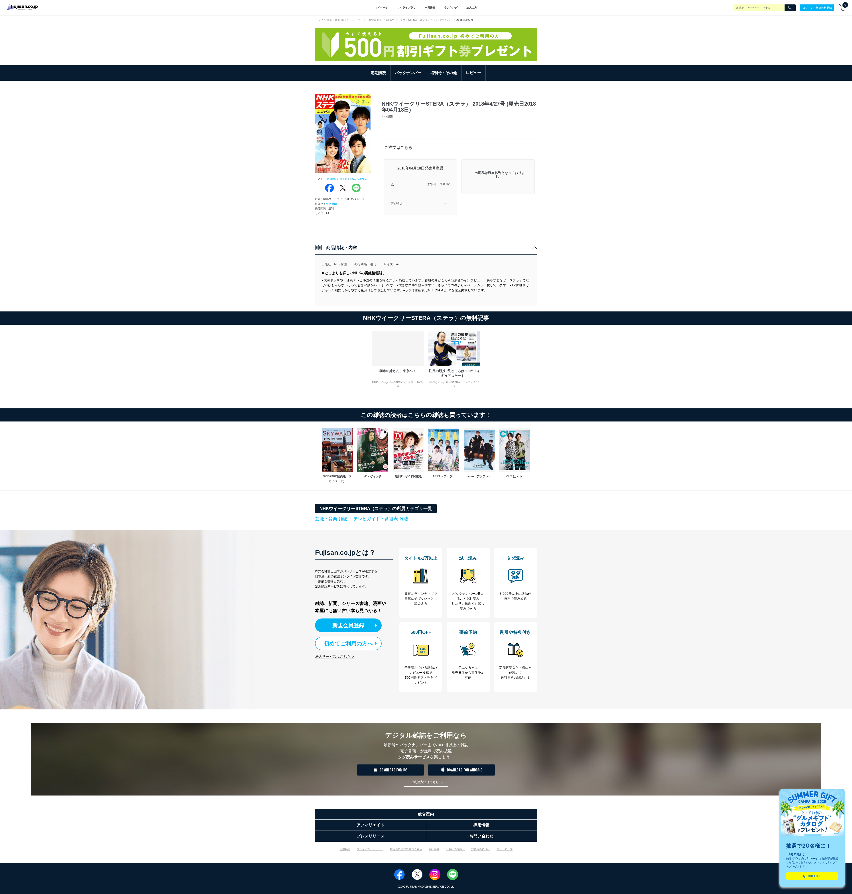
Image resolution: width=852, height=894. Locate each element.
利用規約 (344, 849)
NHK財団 (331, 203)
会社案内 (434, 849)
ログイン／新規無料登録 (817, 7)
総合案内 (426, 814)
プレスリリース (371, 836)
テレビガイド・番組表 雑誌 (366, 20)
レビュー (473, 73)
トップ (319, 20)
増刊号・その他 (443, 73)
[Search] (790, 7)
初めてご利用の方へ (348, 643)
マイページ (381, 7)
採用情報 (481, 825)
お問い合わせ (481, 836)
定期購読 (378, 73)
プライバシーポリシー (370, 849)
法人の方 (471, 7)
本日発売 (430, 7)
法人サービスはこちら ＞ (335, 656)
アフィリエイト (371, 825)
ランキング (451, 7)
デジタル (397, 203)
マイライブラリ (406, 7)
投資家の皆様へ (480, 849)
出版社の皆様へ (455, 849)
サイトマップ (505, 849)
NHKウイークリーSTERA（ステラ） (408, 20)
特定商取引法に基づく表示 (406, 849)
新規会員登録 (348, 625)
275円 (431, 184)
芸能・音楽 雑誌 (336, 20)
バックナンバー (443, 20)
